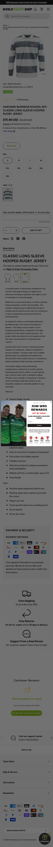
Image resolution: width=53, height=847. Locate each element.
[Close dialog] (51, 402)
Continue (39, 425)
